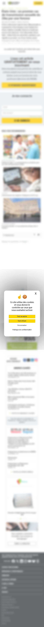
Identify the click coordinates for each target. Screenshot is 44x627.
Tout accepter (22, 316)
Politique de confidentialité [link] (22, 330)
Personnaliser (22, 325)
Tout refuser (22, 321)
